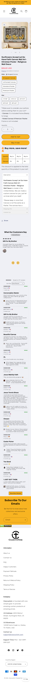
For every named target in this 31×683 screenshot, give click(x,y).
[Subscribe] (25, 519)
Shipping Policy (8, 585)
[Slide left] (11, 52)
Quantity (4, 125)
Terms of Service (9, 589)
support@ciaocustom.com (13, 634)
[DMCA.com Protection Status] (6, 526)
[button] (4, 11)
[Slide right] (20, 52)
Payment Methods (9, 571)
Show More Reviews (15, 493)
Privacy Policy (8, 576)
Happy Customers (9, 567)
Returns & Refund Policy (11, 580)
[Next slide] (17, 262)
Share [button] (6, 220)
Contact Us (7, 558)
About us (6, 553)
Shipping (4, 71)
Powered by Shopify (21, 678)
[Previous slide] (13, 262)
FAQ (4, 562)
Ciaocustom (12, 678)
